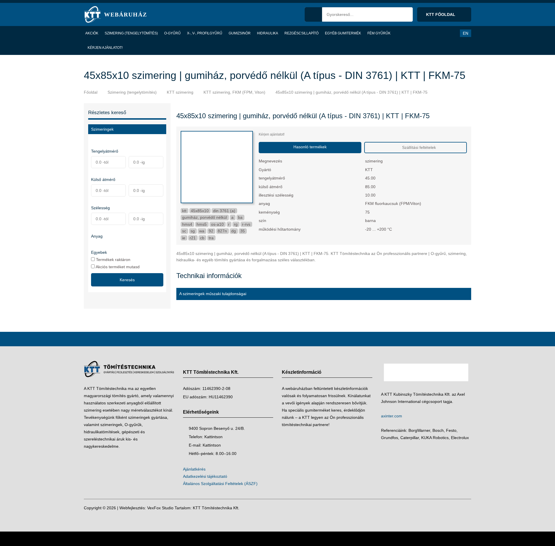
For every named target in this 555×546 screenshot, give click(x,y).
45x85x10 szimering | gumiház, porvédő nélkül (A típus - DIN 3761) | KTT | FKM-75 (351, 92)
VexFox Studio (160, 508)
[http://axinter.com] (426, 387)
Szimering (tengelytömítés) (131, 33)
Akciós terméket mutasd (117, 266)
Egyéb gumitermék (343, 33)
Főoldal (90, 92)
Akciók (91, 33)
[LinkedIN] (465, 508)
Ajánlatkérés (194, 469)
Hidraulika (267, 33)
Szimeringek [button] (102, 129)
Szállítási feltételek (418, 147)
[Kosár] (438, 33)
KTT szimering (180, 92)
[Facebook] (454, 508)
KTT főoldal (441, 14)
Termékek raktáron (112, 259)
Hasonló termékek (310, 147)
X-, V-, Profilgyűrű (204, 33)
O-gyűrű (172, 33)
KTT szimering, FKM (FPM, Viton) (234, 92)
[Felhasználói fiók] (450, 33)
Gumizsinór (240, 33)
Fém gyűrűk (379, 33)
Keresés (127, 279)
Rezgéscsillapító (301, 33)
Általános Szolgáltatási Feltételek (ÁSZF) (220, 483)
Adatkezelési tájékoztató (205, 476)
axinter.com (391, 416)
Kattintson (213, 436)
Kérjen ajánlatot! (105, 48)
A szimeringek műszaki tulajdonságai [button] (212, 293)
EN (465, 33)
